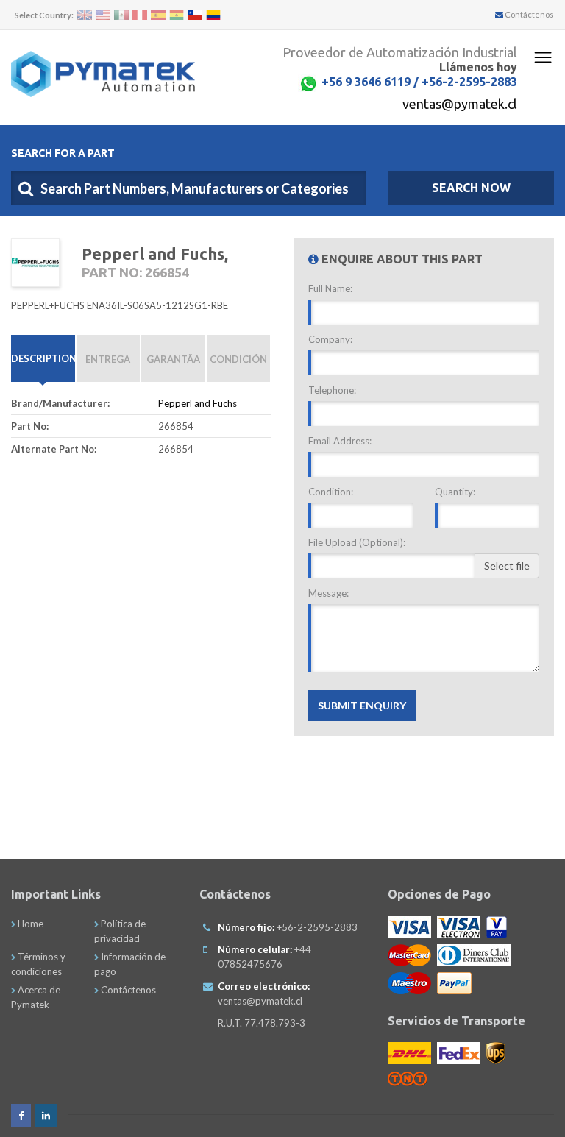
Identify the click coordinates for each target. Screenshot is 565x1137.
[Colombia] (213, 15)
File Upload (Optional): (356, 542)
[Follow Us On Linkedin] (46, 1115)
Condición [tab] (238, 359)
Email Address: (340, 441)
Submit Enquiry (362, 705)
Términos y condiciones (38, 964)
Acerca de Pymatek (35, 997)
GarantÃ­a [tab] (173, 359)
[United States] (103, 15)
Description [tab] (43, 358)
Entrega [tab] (107, 359)
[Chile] (195, 15)
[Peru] (139, 15)
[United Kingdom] (84, 15)
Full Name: (330, 288)
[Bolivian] (176, 15)
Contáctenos (528, 14)
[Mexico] (121, 15)
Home (29, 923)
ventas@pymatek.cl (459, 103)
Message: (328, 593)
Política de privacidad (120, 931)
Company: (330, 339)
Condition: (330, 491)
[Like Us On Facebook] (21, 1115)
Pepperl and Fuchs (197, 403)
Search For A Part (63, 153)
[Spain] (158, 15)
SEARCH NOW (471, 187)
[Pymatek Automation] (103, 74)
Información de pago (130, 964)
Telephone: (332, 390)
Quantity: (455, 491)
